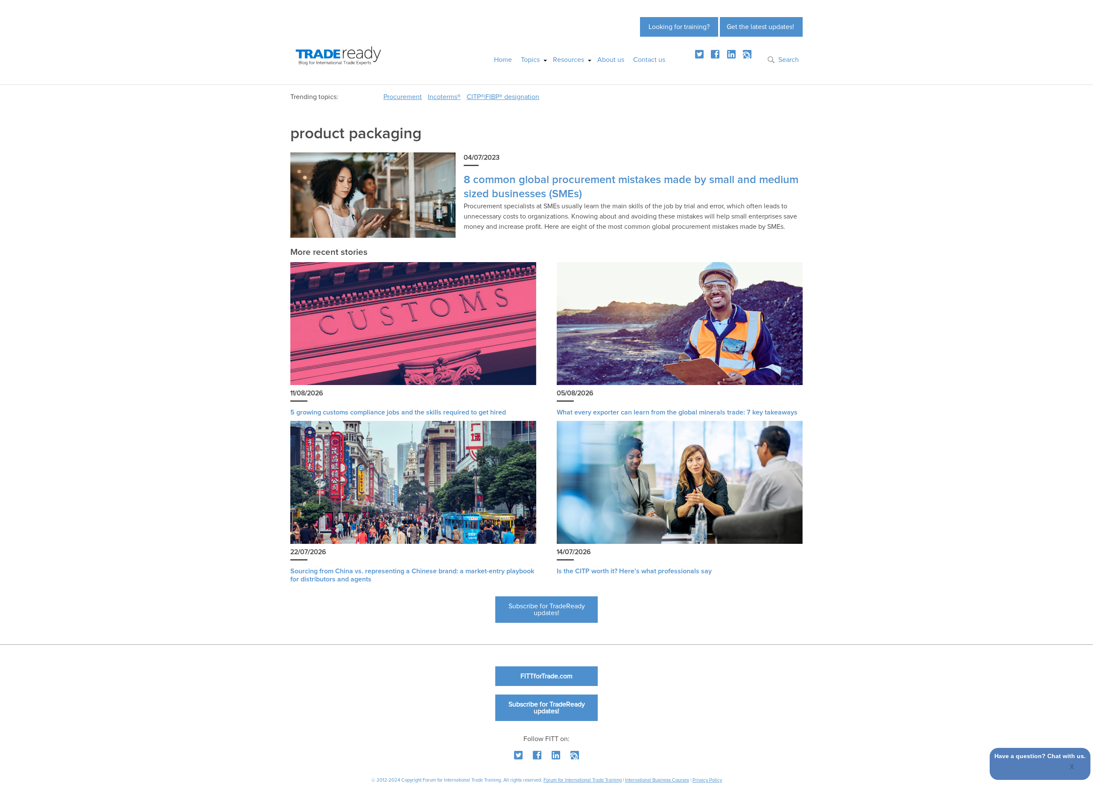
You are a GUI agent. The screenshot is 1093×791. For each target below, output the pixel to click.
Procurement (402, 96)
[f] (715, 54)
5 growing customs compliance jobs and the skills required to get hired (398, 412)
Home (503, 59)
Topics (530, 59)
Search (788, 59)
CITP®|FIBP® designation (503, 96)
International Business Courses (657, 780)
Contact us (649, 59)
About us (610, 59)
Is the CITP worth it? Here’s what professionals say (634, 571)
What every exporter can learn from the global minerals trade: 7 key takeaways (677, 412)
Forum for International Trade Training (583, 780)
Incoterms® (444, 96)
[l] (731, 54)
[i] (747, 54)
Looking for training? (679, 26)
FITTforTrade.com (546, 676)
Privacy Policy (707, 780)
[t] (699, 54)
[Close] (1072, 767)
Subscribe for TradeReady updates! (547, 609)
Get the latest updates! (760, 26)
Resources (568, 59)
